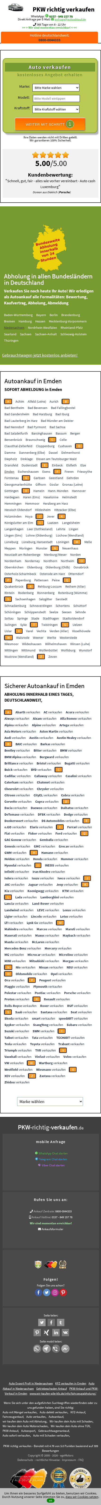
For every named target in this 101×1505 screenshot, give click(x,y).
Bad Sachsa (57, 427)
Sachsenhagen (25, 599)
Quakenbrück (13, 586)
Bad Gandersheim (16, 414)
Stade (35, 618)
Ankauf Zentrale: (44, 1211)
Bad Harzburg (42, 414)
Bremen (9, 321)
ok (50, 1500)
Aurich (54, 401)
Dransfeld (11, 465)
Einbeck (57, 465)
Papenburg (23, 580)
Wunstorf (85, 650)
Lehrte (60, 529)
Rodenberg (26, 593)
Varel (29, 631)
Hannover (79, 491)
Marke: (24, 86)
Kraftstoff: (22, 108)
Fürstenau (11, 478)
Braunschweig (35, 440)
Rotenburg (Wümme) (72, 593)
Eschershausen (28, 471)
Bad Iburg (62, 414)
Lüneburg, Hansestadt (37, 542)
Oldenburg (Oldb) (58, 567)
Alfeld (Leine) (37, 401)
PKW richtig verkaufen (63, 9)
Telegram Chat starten (53, 1159)
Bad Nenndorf (14, 427)
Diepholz (10, 459)
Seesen (67, 612)
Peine (56, 580)
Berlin (54, 315)
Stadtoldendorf (73, 618)
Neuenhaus (70, 548)
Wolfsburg (68, 650)
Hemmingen (13, 503)
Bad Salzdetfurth (16, 433)
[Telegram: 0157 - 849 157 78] (36, 1159)
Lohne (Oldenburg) (39, 535)
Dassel (53, 452)
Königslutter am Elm (18, 523)
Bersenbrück (13, 440)
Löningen (62, 542)
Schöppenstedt (35, 612)
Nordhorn (50, 561)
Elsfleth (71, 465)
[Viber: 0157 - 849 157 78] (39, 1165)
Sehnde (80, 612)
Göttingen (11, 491)
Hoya (28, 516)
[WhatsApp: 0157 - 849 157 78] (46, 16)
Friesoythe (84, 471)
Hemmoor (32, 503)
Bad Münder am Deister (57, 421)
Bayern (41, 315)
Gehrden (73, 478)
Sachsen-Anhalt (46, 334)
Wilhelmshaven (56, 644)
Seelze (53, 612)
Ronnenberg (45, 593)
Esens (46, 471)
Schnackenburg (15, 606)
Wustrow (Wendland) (19, 656)
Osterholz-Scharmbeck (20, 574)
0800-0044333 (63, 1211)
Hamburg (25, 321)
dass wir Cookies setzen (82, 1497)
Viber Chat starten (53, 1165)
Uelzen (77, 625)
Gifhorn (40, 484)
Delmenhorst (70, 452)
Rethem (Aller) (75, 586)
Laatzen (52, 523)
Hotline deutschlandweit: (49, 37)
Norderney (32, 561)
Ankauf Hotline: (41, 1217)
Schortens (63, 606)
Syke (23, 625)
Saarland (10, 334)
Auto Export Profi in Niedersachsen (31, 1383)
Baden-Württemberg (18, 315)
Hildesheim (43, 510)
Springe (22, 618)
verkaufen (28, 712)
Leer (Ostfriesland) (40, 529)
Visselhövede (81, 631)
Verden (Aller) (59, 631)
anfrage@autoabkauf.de (70, 19)
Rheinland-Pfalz (72, 327)
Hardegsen (11, 497)
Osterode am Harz (52, 574)
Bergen (75, 433)
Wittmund (28, 650)
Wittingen (11, 650)
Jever (50, 516)
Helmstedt (69, 497)
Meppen (10, 548)
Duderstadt (30, 465)
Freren (69, 471)
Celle (63, 440)
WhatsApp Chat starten (53, 1153)
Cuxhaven (65, 446)
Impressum (69, 1460)
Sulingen (10, 625)
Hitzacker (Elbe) (65, 510)
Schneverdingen (41, 606)
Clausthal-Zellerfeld (18, 446)
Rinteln (9, 593)
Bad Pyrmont (36, 427)
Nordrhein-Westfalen (42, 327)
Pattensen (41, 580)
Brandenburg (70, 315)
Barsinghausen (41, 433)
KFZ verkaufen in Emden (70, 1383)
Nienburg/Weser (55, 554)
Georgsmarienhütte (18, 484)
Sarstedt (61, 599)
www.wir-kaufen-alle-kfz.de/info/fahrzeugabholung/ (63, 1393)
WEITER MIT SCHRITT (48, 124)
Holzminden (13, 516)
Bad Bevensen (37, 408)
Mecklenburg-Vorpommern (68, 321)
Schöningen (12, 612)
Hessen (40, 321)
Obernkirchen (13, 567)
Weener (38, 637)
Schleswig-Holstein (73, 334)
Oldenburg (34, 567)
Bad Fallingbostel (63, 408)
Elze (83, 465)
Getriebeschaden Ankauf (51, 1388)
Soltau (9, 618)
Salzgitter (45, 599)
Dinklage (26, 459)
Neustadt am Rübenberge (22, 554)
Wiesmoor (11, 644)
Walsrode (22, 637)
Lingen (73, 529)
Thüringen (11, 340)
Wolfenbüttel (48, 650)
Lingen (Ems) (13, 535)
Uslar (8, 631)
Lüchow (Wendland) (70, 535)
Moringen (25, 548)
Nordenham (12, 561)
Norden (75, 554)
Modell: (24, 97)
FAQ (81, 1460)
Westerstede (68, 637)
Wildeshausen (32, 644)
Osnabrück (81, 567)
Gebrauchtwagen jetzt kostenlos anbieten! (40, 355)
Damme (10, 452)
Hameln (38, 491)
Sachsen (25, 334)
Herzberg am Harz (55, 503)
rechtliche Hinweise (47, 1460)
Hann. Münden (58, 491)
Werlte (51, 637)
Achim (20, 401)
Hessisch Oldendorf (17, 510)
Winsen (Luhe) (80, 644)
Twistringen (49, 625)
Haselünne (50, 497)
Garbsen (39, 478)
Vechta (41, 631)
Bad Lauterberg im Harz (20, 421)
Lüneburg (11, 542)
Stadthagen (51, 618)
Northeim (67, 561)
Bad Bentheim (14, 408)
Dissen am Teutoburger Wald (56, 459)
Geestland (56, 478)
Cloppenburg (45, 446)
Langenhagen (13, 529)
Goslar (54, 484)
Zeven (52, 656)
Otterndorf (75, 574)
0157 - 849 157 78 (61, 16)
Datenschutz (25, 1460)
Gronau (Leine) (72, 484)
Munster (41, 548)
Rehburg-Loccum (50, 586)
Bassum (61, 433)
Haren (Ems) (31, 497)
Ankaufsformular (52, 1229)
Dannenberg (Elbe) (32, 452)
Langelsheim (71, 523)
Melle (88, 542)
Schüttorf (79, 606)
